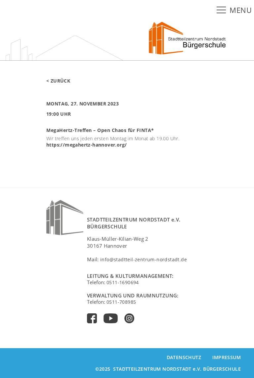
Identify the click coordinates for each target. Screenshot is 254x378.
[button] (223, 10)
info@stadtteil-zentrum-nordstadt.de (143, 259)
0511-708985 (121, 302)
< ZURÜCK (58, 81)
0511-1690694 (122, 282)
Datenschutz (184, 357)
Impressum (226, 357)
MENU (241, 10)
